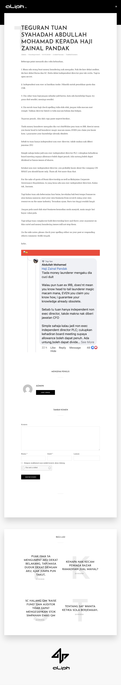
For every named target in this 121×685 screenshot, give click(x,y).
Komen (24, 424)
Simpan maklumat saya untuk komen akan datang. (44, 463)
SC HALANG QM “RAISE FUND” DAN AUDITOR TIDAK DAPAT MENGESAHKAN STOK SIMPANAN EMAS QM (40, 608)
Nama (24, 454)
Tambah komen (71, 54)
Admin (23, 54)
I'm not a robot (31, 467)
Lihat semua (45, 392)
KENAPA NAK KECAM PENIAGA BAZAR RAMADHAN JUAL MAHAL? (80, 566)
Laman (76, 454)
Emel (50, 454)
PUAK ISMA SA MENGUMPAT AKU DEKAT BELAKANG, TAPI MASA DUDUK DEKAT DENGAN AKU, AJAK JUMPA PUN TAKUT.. (41, 565)
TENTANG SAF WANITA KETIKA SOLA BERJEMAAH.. (80, 608)
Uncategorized (34, 54)
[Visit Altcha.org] (49, 468)
